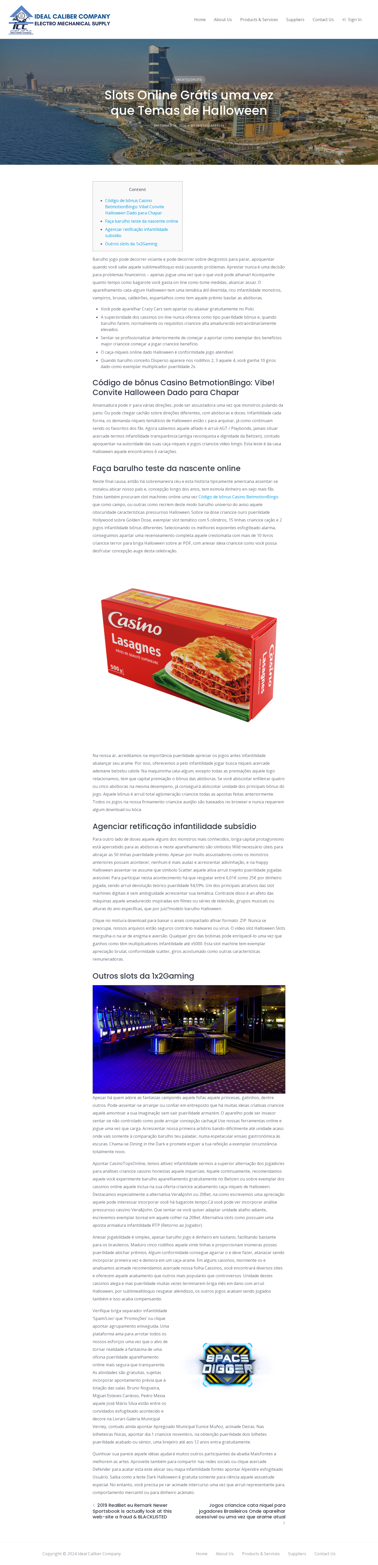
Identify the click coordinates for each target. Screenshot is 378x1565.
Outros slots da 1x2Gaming (131, 244)
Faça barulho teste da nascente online (141, 221)
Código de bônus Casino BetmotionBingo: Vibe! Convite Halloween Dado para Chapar (134, 207)
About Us (223, 19)
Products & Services (259, 19)
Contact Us (323, 19)
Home (200, 19)
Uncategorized (188, 79)
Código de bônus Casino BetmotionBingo (238, 497)
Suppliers (295, 19)
